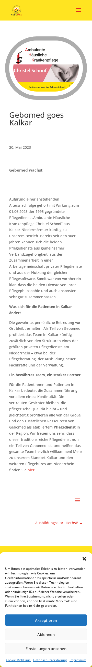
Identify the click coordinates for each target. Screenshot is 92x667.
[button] (84, 558)
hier (31, 469)
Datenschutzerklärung (50, 660)
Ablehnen (46, 634)
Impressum (78, 660)
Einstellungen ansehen (46, 648)
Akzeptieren (46, 620)
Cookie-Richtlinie (18, 660)
